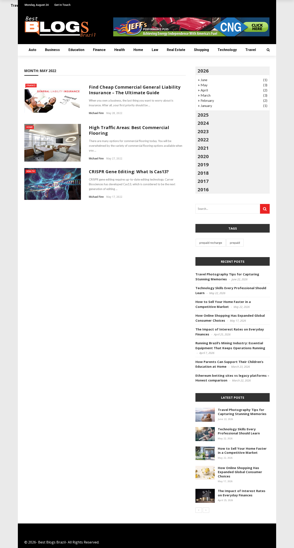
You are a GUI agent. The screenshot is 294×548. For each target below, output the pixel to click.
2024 (203, 123)
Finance (99, 50)
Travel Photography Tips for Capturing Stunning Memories (242, 412)
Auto (32, 50)
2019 (203, 164)
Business (52, 50)
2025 (203, 114)
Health (119, 50)
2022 (203, 139)
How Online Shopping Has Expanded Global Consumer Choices (240, 472)
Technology (227, 50)
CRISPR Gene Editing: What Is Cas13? (129, 171)
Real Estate (176, 50)
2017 (203, 181)
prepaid (235, 242)
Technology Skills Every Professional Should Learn (239, 431)
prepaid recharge (210, 242)
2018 (203, 173)
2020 (203, 156)
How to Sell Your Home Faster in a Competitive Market (242, 450)
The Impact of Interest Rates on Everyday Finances (241, 493)
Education (76, 50)
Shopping (201, 50)
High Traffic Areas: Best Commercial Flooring (129, 130)
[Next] (206, 510)
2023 (203, 131)
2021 (203, 148)
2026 (203, 70)
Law (155, 50)
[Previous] (198, 510)
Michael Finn (96, 113)
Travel (250, 50)
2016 (203, 189)
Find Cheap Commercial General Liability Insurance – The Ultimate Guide (134, 90)
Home (138, 50)
